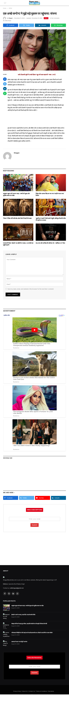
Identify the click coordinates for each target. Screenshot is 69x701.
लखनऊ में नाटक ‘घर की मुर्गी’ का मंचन (19, 641)
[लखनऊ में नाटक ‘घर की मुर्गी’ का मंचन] (6, 644)
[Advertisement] (34, 474)
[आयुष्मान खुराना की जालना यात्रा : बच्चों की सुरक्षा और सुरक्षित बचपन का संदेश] (18, 182)
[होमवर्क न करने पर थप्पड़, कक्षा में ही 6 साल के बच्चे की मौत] (6, 617)
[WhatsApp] (5, 93)
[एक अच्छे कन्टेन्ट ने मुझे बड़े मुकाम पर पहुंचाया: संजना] (34, 49)
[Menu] (5, 3)
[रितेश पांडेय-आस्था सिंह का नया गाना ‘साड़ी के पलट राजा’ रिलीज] (51, 182)
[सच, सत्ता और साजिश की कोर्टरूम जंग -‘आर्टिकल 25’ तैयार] (51, 232)
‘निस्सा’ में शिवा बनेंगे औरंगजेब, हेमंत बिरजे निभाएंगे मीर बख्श (17, 218)
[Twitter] (5, 84)
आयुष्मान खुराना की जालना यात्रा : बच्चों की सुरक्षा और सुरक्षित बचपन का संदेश (16, 194)
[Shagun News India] (34, 3)
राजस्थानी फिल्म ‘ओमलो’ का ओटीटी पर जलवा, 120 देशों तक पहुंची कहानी (18, 244)
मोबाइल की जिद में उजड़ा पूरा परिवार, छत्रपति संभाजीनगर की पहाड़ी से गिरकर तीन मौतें (29, 623)
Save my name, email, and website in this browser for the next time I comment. (31, 289)
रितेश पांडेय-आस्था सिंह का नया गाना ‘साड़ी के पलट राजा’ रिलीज (50, 194)
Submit (34, 525)
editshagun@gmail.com (17, 588)
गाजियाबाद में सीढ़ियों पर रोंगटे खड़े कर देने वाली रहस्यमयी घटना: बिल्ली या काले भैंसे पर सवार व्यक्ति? (32, 632)
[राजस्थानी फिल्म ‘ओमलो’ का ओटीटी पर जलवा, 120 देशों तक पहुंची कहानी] (18, 232)
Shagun (10, 18)
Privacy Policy (17, 691)
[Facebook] (5, 79)
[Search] (64, 3)
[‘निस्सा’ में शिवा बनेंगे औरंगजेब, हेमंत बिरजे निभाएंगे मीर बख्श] (18, 207)
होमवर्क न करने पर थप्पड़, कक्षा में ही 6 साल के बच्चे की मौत (23, 614)
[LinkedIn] (5, 88)
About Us (24, 691)
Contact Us (32, 691)
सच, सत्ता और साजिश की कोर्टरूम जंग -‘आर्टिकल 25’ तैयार (50, 243)
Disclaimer (51, 691)
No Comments (55, 18)
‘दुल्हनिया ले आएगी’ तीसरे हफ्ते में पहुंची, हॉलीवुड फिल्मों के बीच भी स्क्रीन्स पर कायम (51, 219)
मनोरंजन (46, 18)
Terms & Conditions (41, 691)
